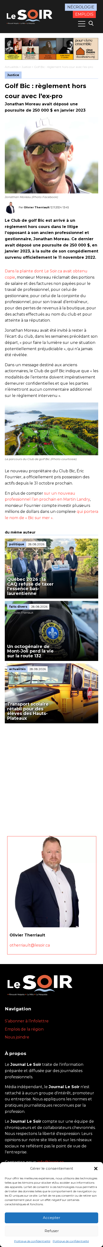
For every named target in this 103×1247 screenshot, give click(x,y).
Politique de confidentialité (32, 1241)
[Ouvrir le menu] (81, 23)
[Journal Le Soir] (30, 16)
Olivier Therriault (37, 207)
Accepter (51, 1217)
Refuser (52, 1231)
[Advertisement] (51, 777)
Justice (26, 67)
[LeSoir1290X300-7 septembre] (51, 49)
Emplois (84, 14)
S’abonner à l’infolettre (27, 1021)
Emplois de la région (24, 1029)
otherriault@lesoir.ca (30, 945)
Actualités (11, 67)
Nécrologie (80, 7)
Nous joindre (17, 1037)
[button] (95, 1168)
